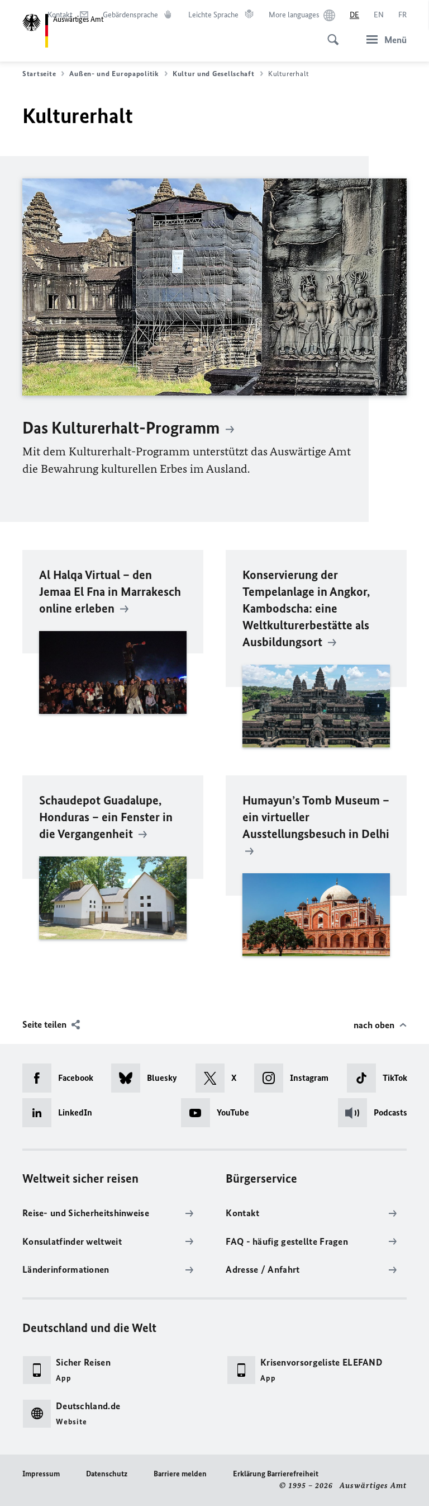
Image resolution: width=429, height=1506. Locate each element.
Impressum (41, 1474)
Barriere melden (180, 1474)
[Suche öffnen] (329, 33)
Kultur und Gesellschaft (214, 73)
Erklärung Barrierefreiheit (275, 1474)
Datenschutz (106, 1474)
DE (354, 15)
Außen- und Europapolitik (114, 73)
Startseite (39, 73)
